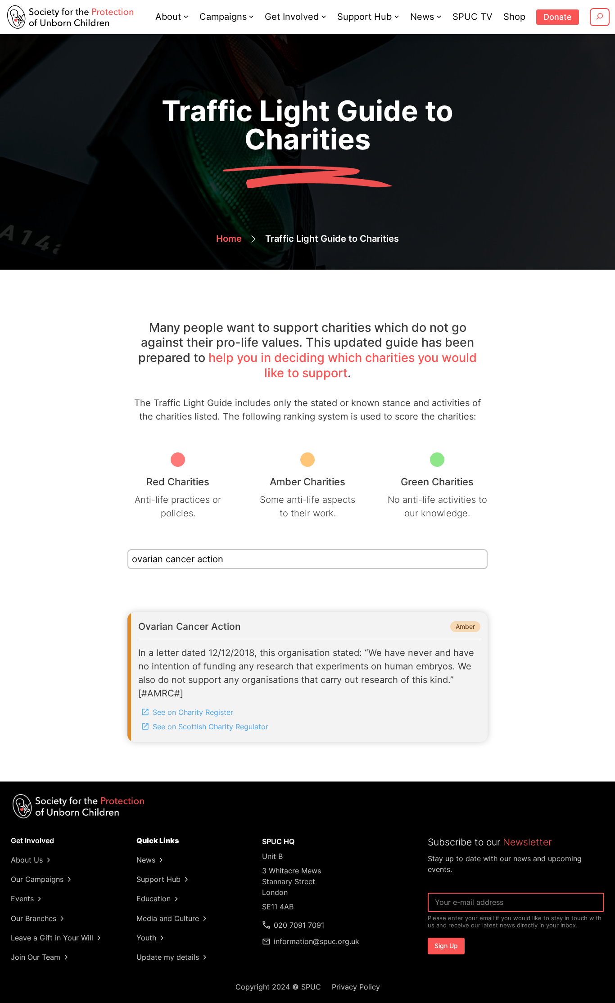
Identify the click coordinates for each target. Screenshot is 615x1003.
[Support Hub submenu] (396, 16)
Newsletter (527, 842)
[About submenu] (186, 16)
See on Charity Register (193, 712)
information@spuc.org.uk (316, 941)
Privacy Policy (356, 986)
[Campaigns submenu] (251, 16)
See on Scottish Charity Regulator (210, 726)
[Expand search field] (600, 17)
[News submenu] (439, 16)
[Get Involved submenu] (323, 16)
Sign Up (446, 945)
